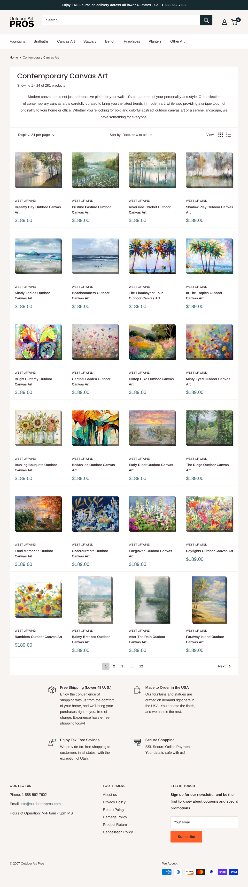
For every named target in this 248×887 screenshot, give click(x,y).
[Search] (206, 20)
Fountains (17, 41)
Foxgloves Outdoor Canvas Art (150, 553)
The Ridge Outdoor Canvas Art (207, 467)
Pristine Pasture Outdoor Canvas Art (91, 209)
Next (221, 666)
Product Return (115, 824)
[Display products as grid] (220, 135)
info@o (26, 804)
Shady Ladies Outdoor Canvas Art (32, 295)
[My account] (224, 22)
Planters (155, 41)
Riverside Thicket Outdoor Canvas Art (149, 209)
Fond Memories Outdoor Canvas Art (34, 553)
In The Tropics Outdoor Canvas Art (204, 295)
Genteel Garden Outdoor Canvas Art (91, 381)
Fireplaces (132, 41)
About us (110, 794)
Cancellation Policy (118, 832)
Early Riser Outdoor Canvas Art (151, 467)
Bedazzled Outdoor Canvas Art (93, 467)
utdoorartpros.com (46, 804)
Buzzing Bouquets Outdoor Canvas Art (36, 467)
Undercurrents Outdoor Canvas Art (90, 553)
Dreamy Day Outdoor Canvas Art (38, 209)
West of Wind (25, 200)
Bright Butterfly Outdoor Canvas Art (33, 381)
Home (14, 57)
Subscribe (186, 837)
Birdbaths (41, 41)
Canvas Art (66, 41)
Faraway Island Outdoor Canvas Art (205, 639)
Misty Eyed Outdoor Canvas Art (208, 381)
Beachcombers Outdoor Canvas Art (90, 295)
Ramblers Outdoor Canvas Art (38, 637)
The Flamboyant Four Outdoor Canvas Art (146, 295)
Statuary (90, 41)
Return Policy (113, 809)
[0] (234, 22)
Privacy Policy (114, 802)
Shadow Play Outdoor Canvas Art (209, 209)
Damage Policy (115, 817)
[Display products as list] (228, 135)
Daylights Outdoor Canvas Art (209, 551)
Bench (110, 41)
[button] (234, 22)
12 (141, 666)
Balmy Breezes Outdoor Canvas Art (91, 639)
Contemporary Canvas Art (41, 57)
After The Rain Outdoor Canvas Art (147, 639)
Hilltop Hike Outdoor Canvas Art (151, 381)
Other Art (177, 41)
